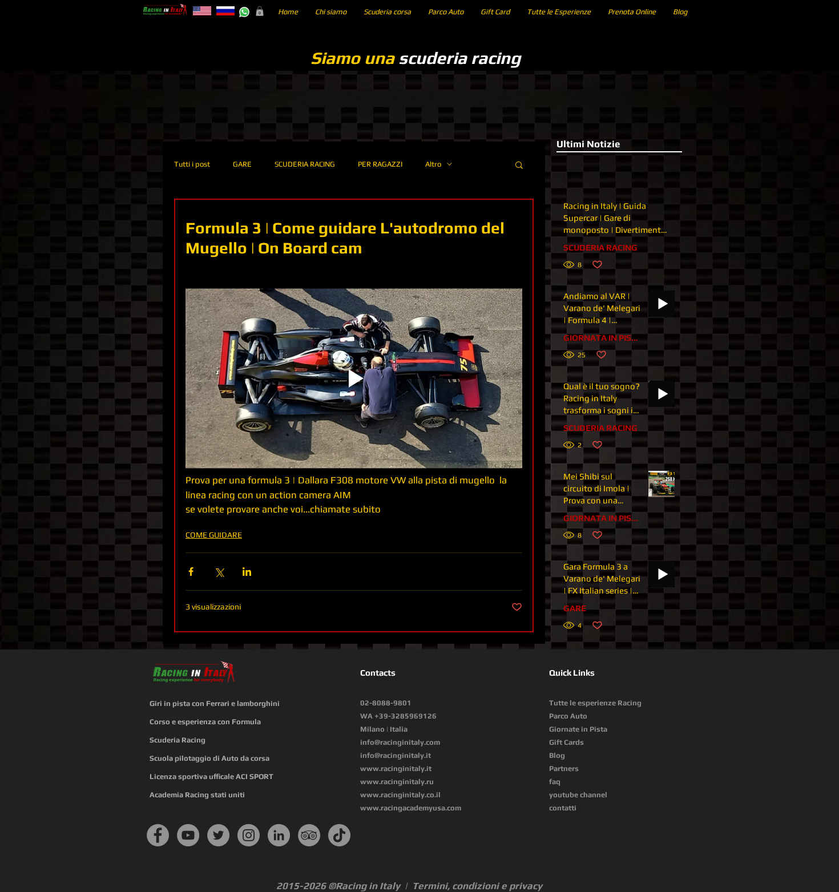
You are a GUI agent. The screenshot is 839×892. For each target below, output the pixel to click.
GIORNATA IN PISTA (602, 337)
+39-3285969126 (405, 716)
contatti (562, 808)
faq (554, 781)
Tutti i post (192, 164)
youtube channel (578, 794)
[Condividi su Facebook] (190, 571)
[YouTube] (188, 835)
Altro (433, 164)
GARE (242, 164)
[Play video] (353, 378)
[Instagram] (248, 835)
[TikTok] (339, 835)
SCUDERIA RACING (305, 164)
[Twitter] (218, 835)
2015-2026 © (306, 885)
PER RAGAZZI (380, 164)
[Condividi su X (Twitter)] (218, 571)
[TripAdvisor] (309, 835)
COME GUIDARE (213, 534)
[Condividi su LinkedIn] (246, 571)
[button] (260, 11)
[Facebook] (158, 835)
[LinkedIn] (279, 835)
